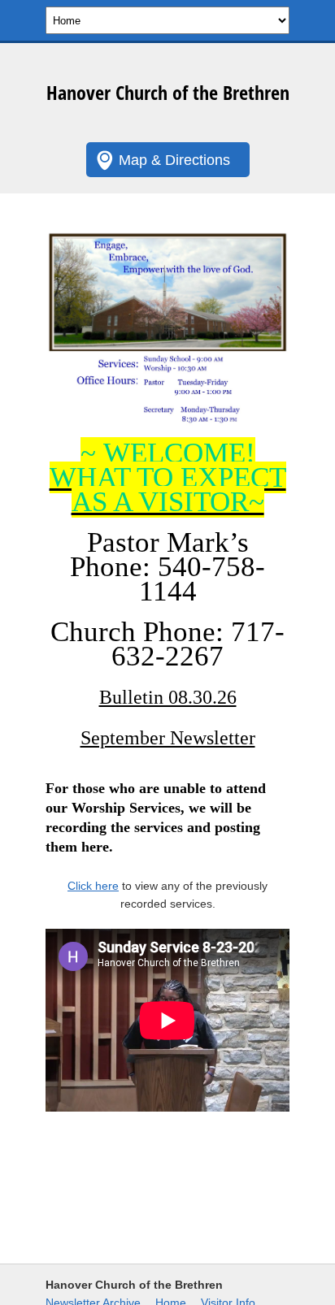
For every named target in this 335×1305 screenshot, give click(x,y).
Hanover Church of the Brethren (167, 92)
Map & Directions (174, 160)
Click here (93, 885)
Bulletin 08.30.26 (168, 697)
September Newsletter (167, 737)
